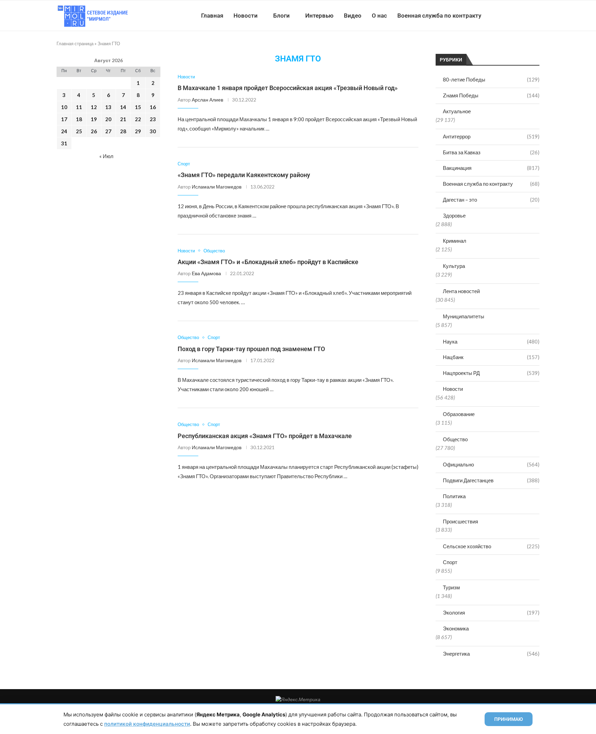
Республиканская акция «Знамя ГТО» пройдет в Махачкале (265, 436)
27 (108, 131)
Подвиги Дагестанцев (491, 480)
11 (79, 107)
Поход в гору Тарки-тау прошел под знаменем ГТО (251, 348)
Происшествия (460, 521)
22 (138, 119)
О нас (379, 15)
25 (79, 131)
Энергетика (491, 653)
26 (94, 131)
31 (64, 143)
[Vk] (511, 15)
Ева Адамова (206, 273)
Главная (212, 15)
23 (153, 119)
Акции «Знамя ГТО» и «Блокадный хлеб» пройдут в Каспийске (268, 261)
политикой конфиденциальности (147, 724)
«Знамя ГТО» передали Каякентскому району (244, 174)
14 (123, 107)
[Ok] (525, 15)
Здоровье (454, 215)
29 (138, 131)
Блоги (281, 15)
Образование (459, 414)
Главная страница (75, 43)
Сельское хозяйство (491, 546)
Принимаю (508, 719)
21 (123, 119)
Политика (454, 496)
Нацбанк (491, 357)
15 (138, 107)
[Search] (536, 15)
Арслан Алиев (207, 100)
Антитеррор (491, 136)
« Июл (106, 156)
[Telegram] (518, 15)
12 (94, 107)
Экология (491, 612)
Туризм (451, 587)
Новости (246, 15)
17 (64, 119)
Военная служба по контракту (439, 15)
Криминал (454, 241)
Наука (491, 341)
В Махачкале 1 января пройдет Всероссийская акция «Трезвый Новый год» (288, 87)
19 (94, 119)
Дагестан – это (491, 199)
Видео (352, 15)
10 (64, 107)
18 (79, 119)
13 (108, 107)
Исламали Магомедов (216, 187)
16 (153, 107)
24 (64, 131)
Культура (454, 266)
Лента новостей (461, 291)
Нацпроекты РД (491, 373)
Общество (455, 439)
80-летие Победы (491, 79)
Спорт (450, 562)
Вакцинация (491, 168)
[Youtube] (504, 15)
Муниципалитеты (463, 316)
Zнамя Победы (491, 95)
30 (153, 131)
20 (108, 119)
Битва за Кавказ (491, 152)
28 (123, 131)
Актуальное (457, 111)
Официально (491, 464)
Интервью (319, 15)
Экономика (456, 628)
